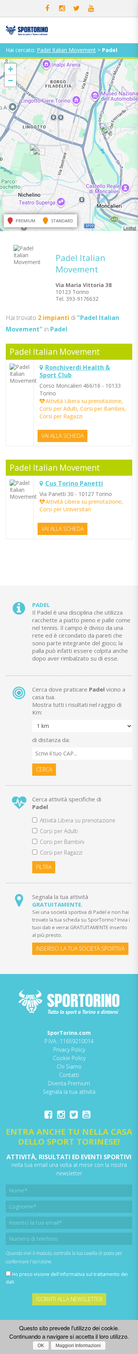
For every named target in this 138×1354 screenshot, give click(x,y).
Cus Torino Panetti (74, 483)
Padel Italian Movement (66, 50)
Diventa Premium (69, 1083)
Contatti (69, 1074)
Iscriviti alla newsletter (69, 1299)
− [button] (10, 80)
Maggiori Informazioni (78, 1345)
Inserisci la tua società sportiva (80, 948)
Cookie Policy (69, 1058)
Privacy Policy (69, 1049)
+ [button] (10, 69)
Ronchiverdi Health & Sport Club (74, 371)
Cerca (44, 769)
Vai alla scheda (62, 435)
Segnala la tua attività (69, 1091)
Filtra (43, 867)
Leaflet (129, 228)
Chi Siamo (69, 1066)
